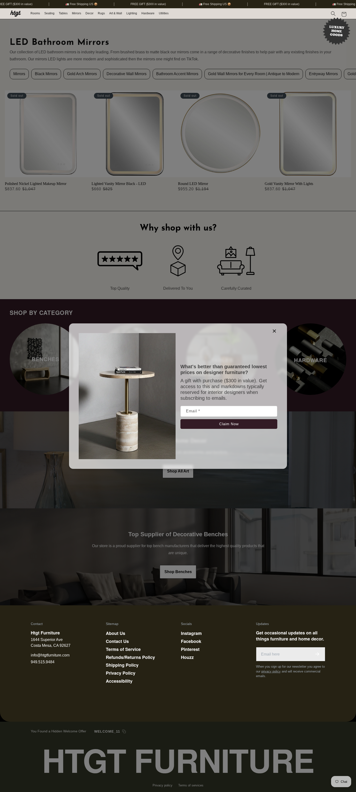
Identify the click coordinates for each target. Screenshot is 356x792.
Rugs (101, 13)
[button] (35, 13)
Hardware (148, 13)
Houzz (187, 657)
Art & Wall (115, 13)
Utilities (164, 13)
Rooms (35, 13)
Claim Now (229, 424)
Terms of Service (123, 649)
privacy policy (271, 671)
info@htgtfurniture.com (50, 655)
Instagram (191, 633)
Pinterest (190, 649)
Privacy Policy (120, 673)
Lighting (131, 13)
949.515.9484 (42, 662)
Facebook (191, 641)
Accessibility (119, 681)
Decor (89, 13)
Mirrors (76, 13)
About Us (115, 633)
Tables (63, 13)
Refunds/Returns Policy (130, 657)
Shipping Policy (122, 665)
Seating (49, 13)
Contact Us (117, 641)
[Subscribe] (317, 654)
